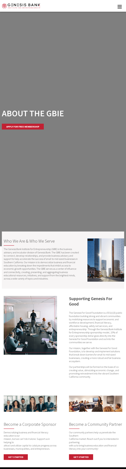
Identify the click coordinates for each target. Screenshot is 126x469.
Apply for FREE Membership (22, 126)
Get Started (15, 457)
